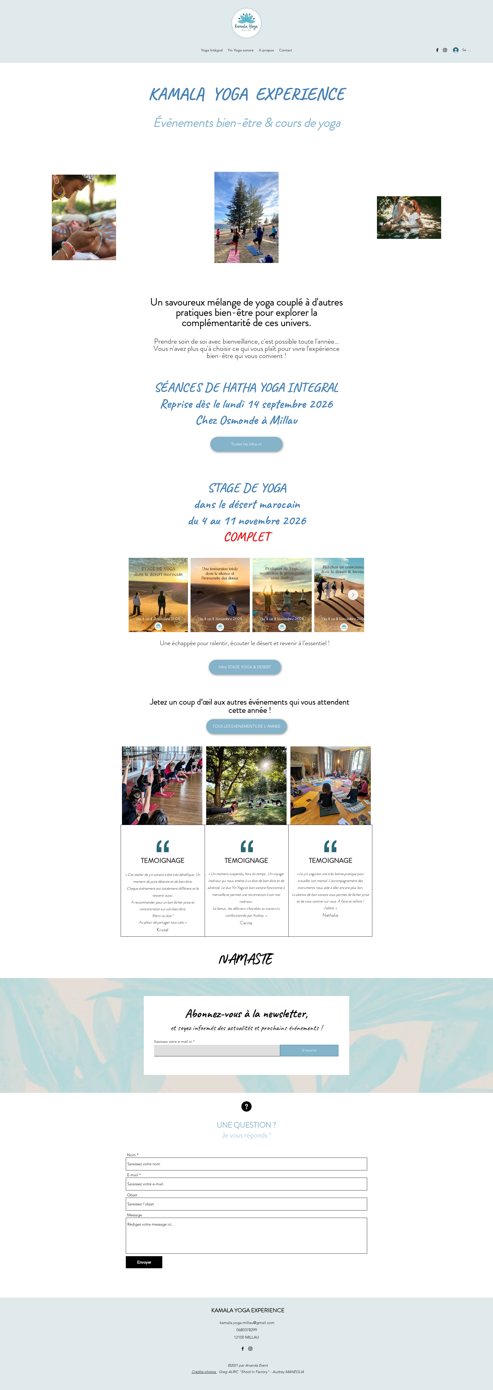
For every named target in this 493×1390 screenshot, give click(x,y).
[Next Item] (353, 595)
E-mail (132, 1175)
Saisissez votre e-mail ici (173, 1041)
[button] (162, 785)
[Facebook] (437, 50)
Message (134, 1215)
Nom (131, 1155)
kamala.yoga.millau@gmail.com (247, 1322)
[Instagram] (445, 50)
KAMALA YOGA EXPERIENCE (248, 1310)
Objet (132, 1195)
